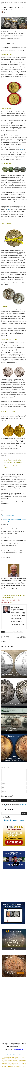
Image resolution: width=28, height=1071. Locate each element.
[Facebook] (4, 820)
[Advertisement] (14, 886)
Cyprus (21, 149)
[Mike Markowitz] (2, 12)
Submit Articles (19, 1054)
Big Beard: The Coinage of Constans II (14, 704)
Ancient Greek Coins (9, 631)
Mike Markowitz (15, 607)
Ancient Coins (7, 2)
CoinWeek (3, 16)
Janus (8, 209)
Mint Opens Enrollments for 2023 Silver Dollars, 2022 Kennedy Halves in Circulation (7, 639)
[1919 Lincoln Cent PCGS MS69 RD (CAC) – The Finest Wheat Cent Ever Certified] (14, 748)
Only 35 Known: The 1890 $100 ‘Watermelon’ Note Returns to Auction (14, 731)
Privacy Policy (13, 1054)
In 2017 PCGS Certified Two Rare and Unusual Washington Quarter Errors (21, 639)
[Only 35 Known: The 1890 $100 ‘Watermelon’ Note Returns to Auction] (14, 720)
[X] (11, 820)
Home (2, 2)
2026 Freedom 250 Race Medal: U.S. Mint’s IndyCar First (14, 675)
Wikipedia (22, 820)
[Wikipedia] (19, 820)
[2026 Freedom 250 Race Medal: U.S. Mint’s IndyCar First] (14, 664)
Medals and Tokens (14, 672)
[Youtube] (14, 820)
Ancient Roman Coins (18, 631)
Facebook (7, 820)
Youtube (16, 820)
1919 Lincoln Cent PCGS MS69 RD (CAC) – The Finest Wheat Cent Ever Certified (14, 759)
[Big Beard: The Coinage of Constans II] (14, 692)
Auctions (13, 756)
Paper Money (13, 728)
